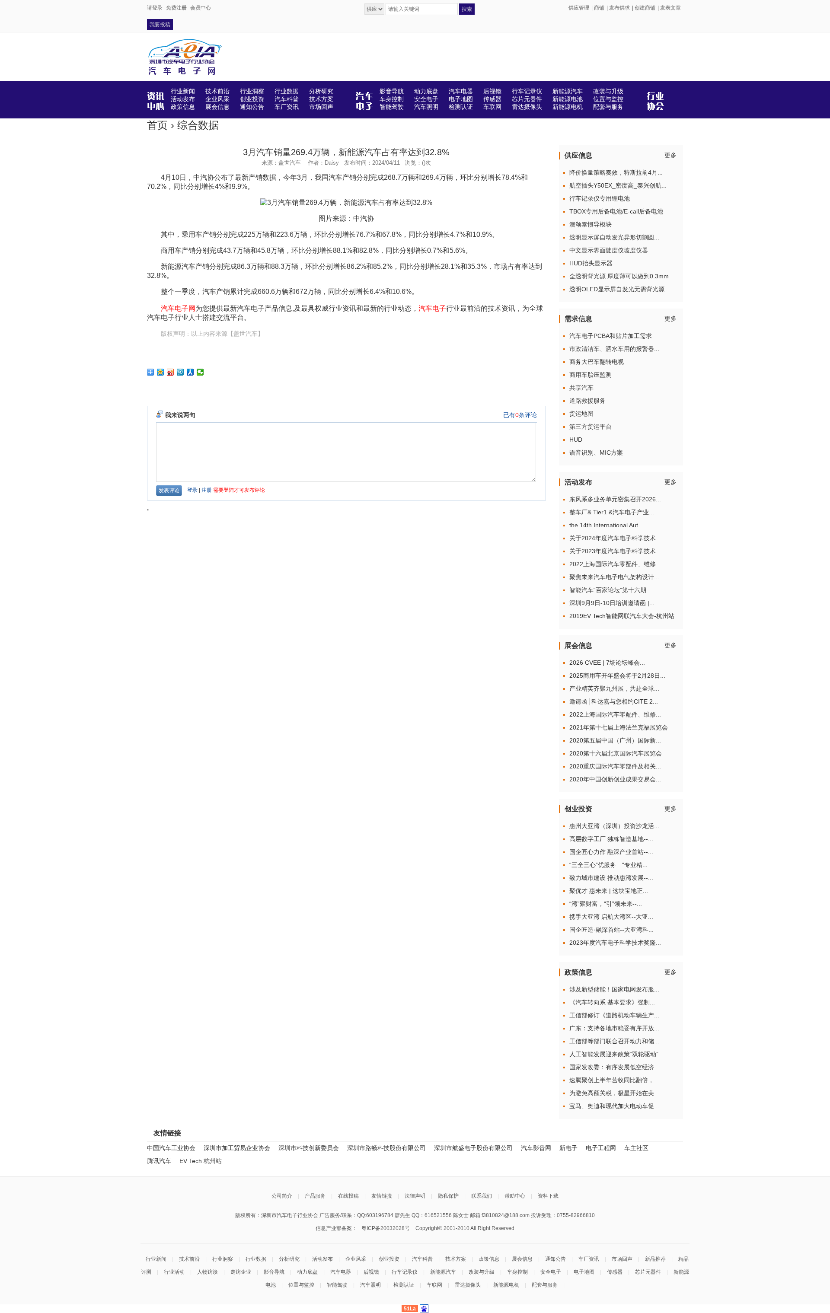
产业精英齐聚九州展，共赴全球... (614, 688)
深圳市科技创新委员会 (308, 1147)
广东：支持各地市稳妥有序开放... (614, 1028)
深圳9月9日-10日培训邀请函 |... (611, 602)
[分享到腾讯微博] (180, 372)
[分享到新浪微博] (170, 372)
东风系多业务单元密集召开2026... (615, 499)
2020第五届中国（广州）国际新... (615, 740)
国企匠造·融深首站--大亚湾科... (611, 929)
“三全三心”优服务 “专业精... (608, 864)
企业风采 (355, 1259)
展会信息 (522, 1259)
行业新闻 (156, 1259)
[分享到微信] (200, 372)
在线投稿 (348, 1196)
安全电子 (550, 1272)
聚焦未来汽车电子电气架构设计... (614, 577)
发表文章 (670, 8)
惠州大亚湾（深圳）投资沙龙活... (614, 825)
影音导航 (274, 1272)
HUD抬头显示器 (591, 263)
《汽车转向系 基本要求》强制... (612, 1002)
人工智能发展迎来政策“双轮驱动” (613, 1054)
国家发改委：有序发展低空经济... (614, 1067)
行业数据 (256, 1259)
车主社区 (636, 1147)
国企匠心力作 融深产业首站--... (611, 851)
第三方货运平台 (590, 426)
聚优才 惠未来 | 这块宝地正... (608, 890)
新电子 (568, 1147)
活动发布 (322, 1259)
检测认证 (403, 1285)
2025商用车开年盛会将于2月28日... (617, 675)
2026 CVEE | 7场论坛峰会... (607, 662)
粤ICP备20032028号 (385, 1228)
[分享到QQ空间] (160, 372)
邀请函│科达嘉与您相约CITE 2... (613, 701)
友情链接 (381, 1196)
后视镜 (371, 1272)
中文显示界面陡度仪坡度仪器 (608, 250)
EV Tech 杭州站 (200, 1160)
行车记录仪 (405, 1272)
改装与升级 (482, 1272)
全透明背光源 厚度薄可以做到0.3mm (619, 276)
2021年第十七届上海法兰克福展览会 (618, 727)
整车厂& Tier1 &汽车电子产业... (611, 512)
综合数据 (198, 125)
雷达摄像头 (468, 1285)
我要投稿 (160, 25)
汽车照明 (370, 1285)
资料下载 (548, 1196)
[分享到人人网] (190, 372)
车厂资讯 (588, 1259)
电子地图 (584, 1272)
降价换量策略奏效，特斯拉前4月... (616, 172)
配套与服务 (545, 1285)
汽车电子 (432, 308)
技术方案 (455, 1259)
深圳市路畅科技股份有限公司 (386, 1147)
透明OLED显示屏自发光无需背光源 (616, 289)
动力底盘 (307, 1272)
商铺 (599, 8)
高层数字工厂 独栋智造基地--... (611, 838)
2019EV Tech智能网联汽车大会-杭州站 (621, 615)
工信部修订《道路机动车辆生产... (614, 1015)
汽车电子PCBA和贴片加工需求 (610, 335)
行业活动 (174, 1272)
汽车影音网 (536, 1147)
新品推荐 (655, 1259)
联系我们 (481, 1196)
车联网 (434, 1285)
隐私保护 (448, 1196)
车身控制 (517, 1272)
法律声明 (415, 1196)
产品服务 (315, 1196)
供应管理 (578, 8)
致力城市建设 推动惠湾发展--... (611, 877)
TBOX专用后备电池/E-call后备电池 (616, 211)
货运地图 (581, 413)
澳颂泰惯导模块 (590, 224)
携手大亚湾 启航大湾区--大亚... (611, 916)
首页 (157, 125)
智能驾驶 (337, 1285)
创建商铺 (645, 8)
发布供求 (619, 8)
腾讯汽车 (159, 1160)
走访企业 (240, 1272)
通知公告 (555, 1259)
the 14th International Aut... (606, 525)
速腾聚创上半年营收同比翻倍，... (614, 1080)
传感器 (614, 1272)
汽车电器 (340, 1272)
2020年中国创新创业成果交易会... (615, 779)
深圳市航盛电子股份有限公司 (473, 1147)
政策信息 (489, 1259)
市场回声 (622, 1259)
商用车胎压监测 (590, 374)
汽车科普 (422, 1259)
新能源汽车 (443, 1272)
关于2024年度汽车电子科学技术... (615, 538)
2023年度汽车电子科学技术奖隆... (615, 942)
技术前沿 (189, 1259)
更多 (670, 155)
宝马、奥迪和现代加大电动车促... (614, 1106)
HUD (575, 439)
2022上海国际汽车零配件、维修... (615, 564)
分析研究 (289, 1259)
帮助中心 (514, 1196)
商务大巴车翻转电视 (596, 361)
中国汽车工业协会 (171, 1147)
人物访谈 (207, 1272)
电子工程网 (601, 1147)
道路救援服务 (587, 400)
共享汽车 (581, 387)
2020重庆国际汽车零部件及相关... (615, 766)
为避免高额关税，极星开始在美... (614, 1093)
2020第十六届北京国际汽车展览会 (615, 753)
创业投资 (389, 1259)
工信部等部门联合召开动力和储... (614, 1041)
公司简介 (281, 1196)
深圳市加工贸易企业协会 (237, 1147)
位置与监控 (301, 1285)
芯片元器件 (648, 1272)
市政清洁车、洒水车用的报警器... (614, 348)
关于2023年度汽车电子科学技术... (615, 551)
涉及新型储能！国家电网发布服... (614, 989)
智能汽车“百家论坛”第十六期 (607, 589)
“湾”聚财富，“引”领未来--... (605, 903)
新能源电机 (506, 1285)
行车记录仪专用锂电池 (599, 198)
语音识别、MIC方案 (596, 452)
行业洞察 (222, 1259)
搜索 (467, 9)
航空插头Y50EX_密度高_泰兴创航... (618, 185)
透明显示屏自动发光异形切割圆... (614, 237)
